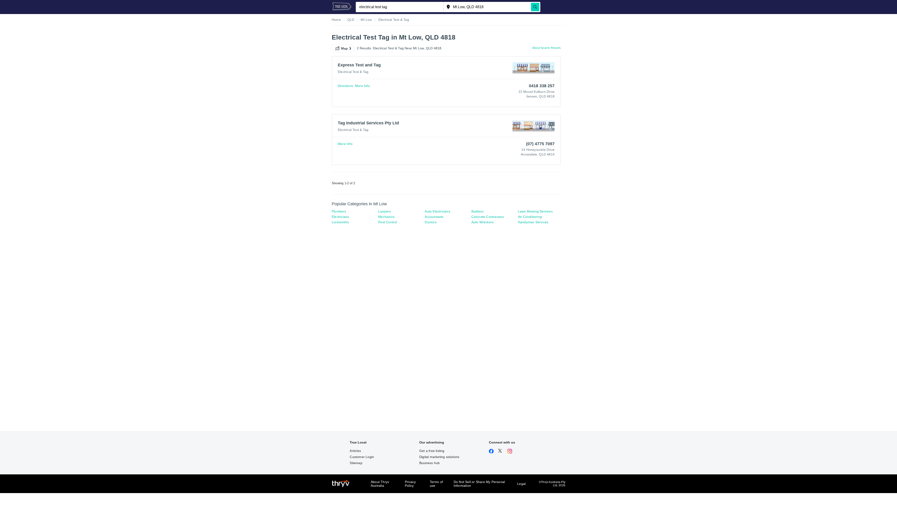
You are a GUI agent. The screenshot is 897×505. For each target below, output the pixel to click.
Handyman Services (533, 222)
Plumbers (339, 211)
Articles (355, 451)
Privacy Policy (410, 483)
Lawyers (384, 211)
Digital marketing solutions (439, 457)
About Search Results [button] (546, 48)
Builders (477, 211)
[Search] (535, 7)
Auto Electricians (437, 211)
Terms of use (436, 483)
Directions (345, 86)
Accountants (434, 217)
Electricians (340, 217)
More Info (362, 86)
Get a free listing (432, 451)
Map (344, 48)
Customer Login (362, 457)
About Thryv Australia (380, 483)
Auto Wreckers (482, 222)
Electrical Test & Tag (353, 72)
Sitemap (356, 463)
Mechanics (386, 217)
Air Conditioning (530, 217)
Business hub (429, 463)
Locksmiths (340, 222)
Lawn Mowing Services (535, 211)
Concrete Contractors (487, 217)
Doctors (430, 222)
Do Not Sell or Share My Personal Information (479, 483)
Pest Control (387, 222)
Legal (521, 484)
